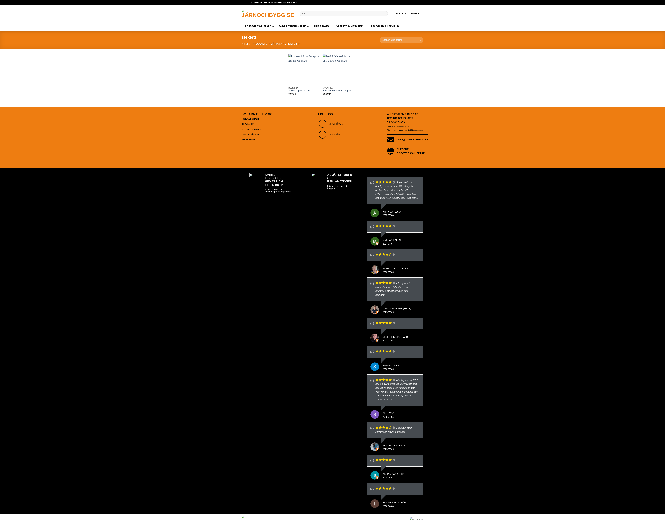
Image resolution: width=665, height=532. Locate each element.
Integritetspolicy (251, 129)
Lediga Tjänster (250, 134)
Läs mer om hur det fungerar (337, 187)
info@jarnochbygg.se (412, 139)
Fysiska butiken (250, 119)
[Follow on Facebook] (322, 135)
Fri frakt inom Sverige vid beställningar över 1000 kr (274, 2)
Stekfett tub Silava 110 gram (337, 91)
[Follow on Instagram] (322, 124)
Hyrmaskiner (249, 139)
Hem (245, 43)
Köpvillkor (248, 124)
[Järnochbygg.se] (268, 14)
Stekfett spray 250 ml (299, 91)
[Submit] (384, 13)
